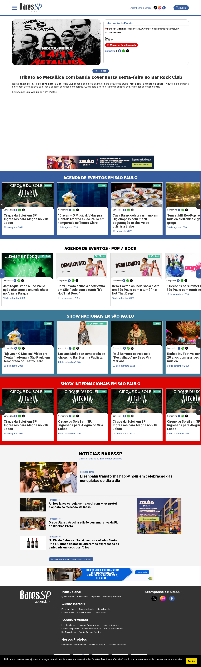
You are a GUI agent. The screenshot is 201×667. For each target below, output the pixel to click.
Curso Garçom (84, 612)
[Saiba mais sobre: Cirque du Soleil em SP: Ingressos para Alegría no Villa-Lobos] (28, 196)
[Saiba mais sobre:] (82, 196)
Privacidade (82, 596)
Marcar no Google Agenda (123, 45)
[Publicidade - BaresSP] (159, 516)
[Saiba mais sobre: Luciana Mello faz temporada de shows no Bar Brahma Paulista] (82, 334)
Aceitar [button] (191, 661)
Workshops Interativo (91, 628)
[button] (4, 663)
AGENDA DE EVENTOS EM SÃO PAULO (100, 177)
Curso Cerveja (68, 612)
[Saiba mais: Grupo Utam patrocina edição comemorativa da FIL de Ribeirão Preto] (33, 529)
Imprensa (95, 596)
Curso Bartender (86, 609)
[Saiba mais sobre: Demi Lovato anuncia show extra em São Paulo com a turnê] (81, 266)
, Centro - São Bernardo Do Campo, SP (150, 29)
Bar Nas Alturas (69, 632)
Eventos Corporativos (89, 625)
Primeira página (69, 609)
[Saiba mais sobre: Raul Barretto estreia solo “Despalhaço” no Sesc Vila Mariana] (136, 334)
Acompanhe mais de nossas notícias (71, 559)
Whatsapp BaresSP (112, 596)
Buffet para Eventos (113, 628)
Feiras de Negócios (110, 625)
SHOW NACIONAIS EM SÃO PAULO (100, 316)
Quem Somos (68, 596)
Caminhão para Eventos (90, 632)
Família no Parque (97, 644)
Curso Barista (103, 609)
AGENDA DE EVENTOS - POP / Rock (100, 248)
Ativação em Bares (117, 644)
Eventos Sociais (69, 625)
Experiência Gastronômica (74, 644)
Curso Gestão (100, 612)
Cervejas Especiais (70, 628)
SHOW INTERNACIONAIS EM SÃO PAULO (100, 383)
